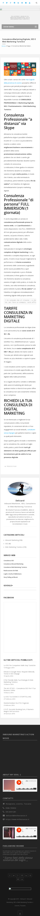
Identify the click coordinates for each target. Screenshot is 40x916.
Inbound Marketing (12, 540)
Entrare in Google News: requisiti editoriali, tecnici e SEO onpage (19, 673)
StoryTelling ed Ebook (11, 577)
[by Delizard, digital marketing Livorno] (20, 11)
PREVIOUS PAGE (11, 466)
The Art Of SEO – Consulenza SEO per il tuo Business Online (20, 689)
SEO (6, 544)
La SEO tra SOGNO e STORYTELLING (17, 697)
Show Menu (8, 27)
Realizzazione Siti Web (11, 571)
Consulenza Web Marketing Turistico (15, 567)
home (4, 46)
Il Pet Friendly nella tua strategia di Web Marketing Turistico (18, 681)
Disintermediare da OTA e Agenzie (16, 703)
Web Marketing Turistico (14, 547)
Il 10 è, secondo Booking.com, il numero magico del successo (19, 710)
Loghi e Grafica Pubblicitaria (12, 574)
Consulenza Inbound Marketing (13, 564)
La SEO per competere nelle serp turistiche (20, 665)
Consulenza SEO (9, 561)
